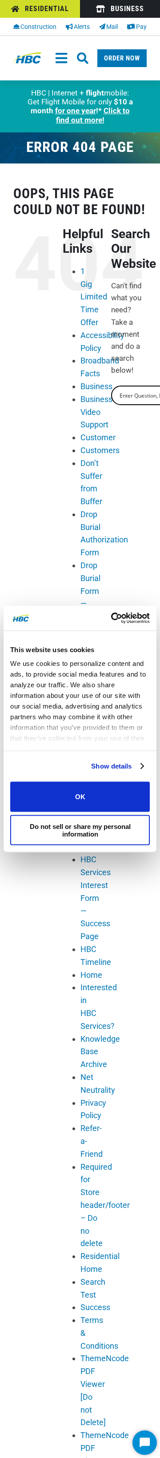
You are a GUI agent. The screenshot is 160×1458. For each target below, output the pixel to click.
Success (95, 1307)
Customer (98, 437)
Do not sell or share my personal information (80, 830)
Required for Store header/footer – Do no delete (105, 1205)
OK (80, 797)
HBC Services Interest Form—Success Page (95, 898)
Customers (100, 450)
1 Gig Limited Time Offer (93, 297)
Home (91, 975)
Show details (111, 766)
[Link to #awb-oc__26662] (82, 58)
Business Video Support (96, 412)
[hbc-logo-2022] (27, 55)
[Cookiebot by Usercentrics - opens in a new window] (113, 618)
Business (96, 386)
